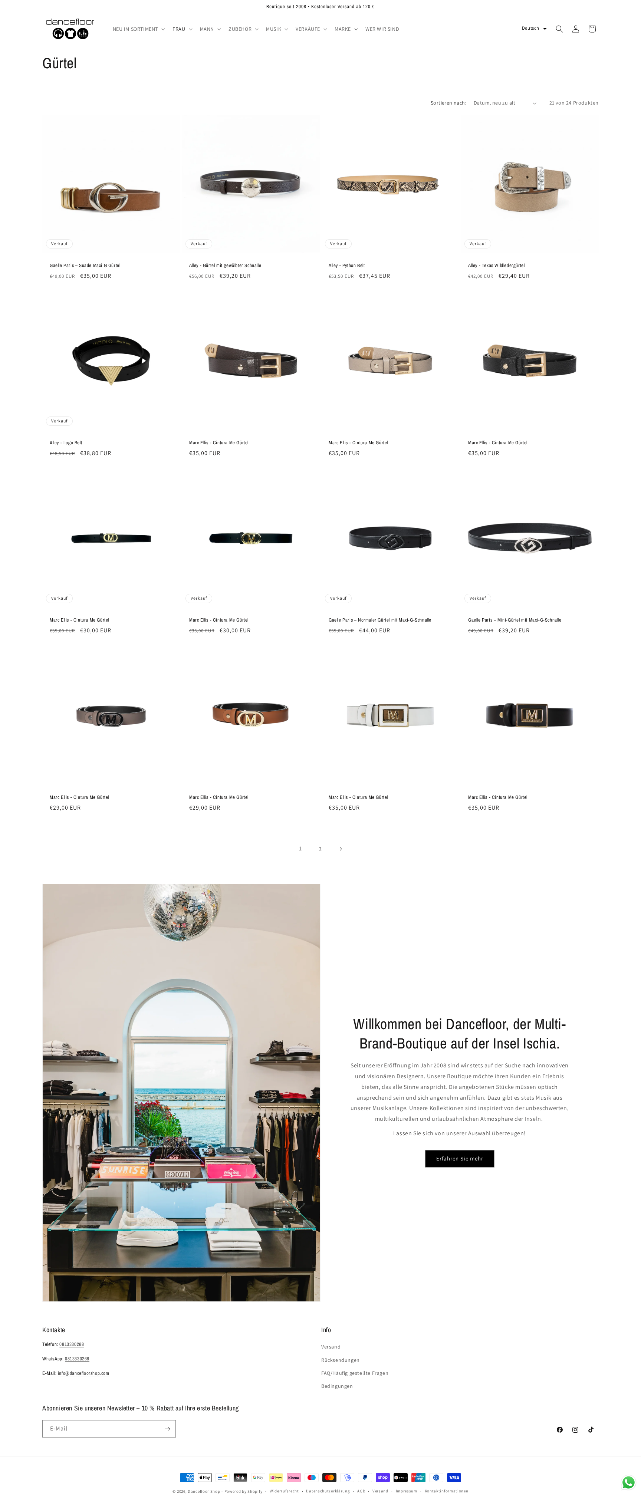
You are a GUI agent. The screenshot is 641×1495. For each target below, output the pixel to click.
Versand (331, 1346)
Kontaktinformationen (447, 1491)
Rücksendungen (340, 1360)
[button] (138, 29)
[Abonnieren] (167, 1429)
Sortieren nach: (448, 102)
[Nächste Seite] (340, 849)
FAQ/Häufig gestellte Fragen (354, 1373)
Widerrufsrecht (284, 1491)
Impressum (406, 1491)
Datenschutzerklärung (328, 1491)
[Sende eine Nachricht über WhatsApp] (628, 1482)
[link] (300, 849)
